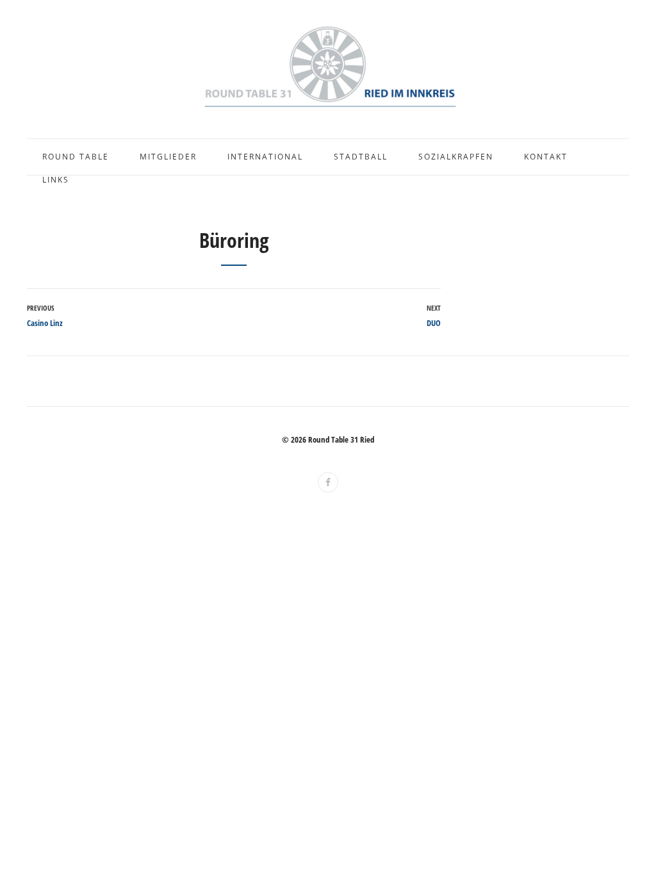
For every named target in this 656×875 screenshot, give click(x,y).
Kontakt (546, 156)
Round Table (75, 156)
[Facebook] (328, 482)
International (265, 156)
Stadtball (361, 156)
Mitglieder (168, 156)
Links (55, 179)
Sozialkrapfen (455, 156)
